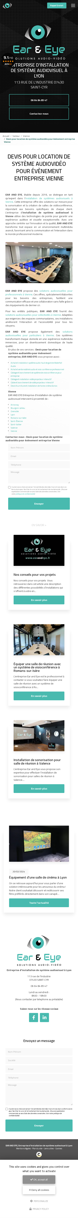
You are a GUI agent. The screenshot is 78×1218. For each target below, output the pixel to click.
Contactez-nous (39, 113)
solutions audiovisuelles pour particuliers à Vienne (39, 333)
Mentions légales (23, 1148)
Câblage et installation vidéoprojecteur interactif (31, 379)
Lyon (13, 414)
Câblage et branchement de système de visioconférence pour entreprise (36, 374)
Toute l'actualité (39, 902)
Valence (14, 428)
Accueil (6, 136)
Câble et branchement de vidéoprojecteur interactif (32, 382)
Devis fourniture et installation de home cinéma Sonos (34, 386)
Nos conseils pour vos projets (35, 574)
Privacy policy (40, 1209)
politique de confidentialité (25, 494)
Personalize (40, 1201)
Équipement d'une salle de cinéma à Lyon (38, 877)
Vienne (26, 136)
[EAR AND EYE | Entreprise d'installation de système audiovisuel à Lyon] (7, 5)
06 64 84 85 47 (39, 100)
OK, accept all (40, 1179)
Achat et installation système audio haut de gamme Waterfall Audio (36, 364)
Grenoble (15, 411)
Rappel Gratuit (56, 5)
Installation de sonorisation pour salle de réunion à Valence (37, 761)
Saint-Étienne (17, 421)
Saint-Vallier (16, 424)
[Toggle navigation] (73, 5)
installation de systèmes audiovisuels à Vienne (39, 200)
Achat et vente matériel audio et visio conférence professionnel (37, 369)
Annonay (15, 405)
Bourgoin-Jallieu (18, 408)
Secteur (16, 136)
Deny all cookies (40, 1190)
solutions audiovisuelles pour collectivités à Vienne (33, 314)
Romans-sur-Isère (18, 418)
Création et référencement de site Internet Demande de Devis (39, 1162)
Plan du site (37, 1148)
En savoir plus (39, 600)
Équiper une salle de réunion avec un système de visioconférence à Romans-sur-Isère (37, 667)
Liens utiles (49, 1148)
